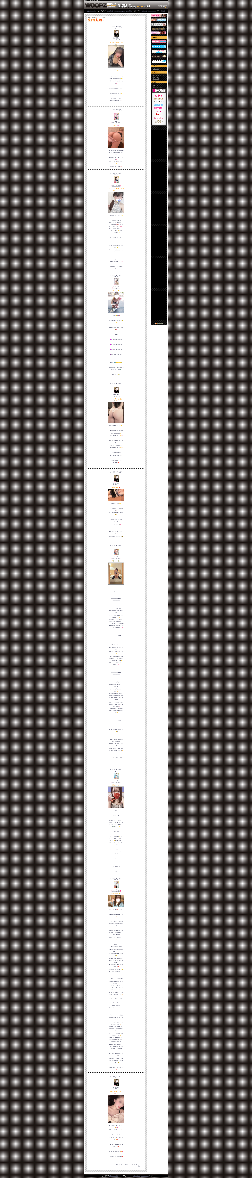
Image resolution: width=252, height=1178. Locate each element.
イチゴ (116, 780)
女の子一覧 (110, 11)
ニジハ (116, 889)
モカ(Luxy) (116, 286)
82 (138, 1164)
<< (117, 1164)
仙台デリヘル (145, 1176)
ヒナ (116, 121)
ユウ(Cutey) (116, 38)
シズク (116, 556)
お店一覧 (144, 11)
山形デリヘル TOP (91, 11)
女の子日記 (129, 11)
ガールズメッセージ (119, 11)
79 (132, 1164)
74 (121, 1164)
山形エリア (156, 69)
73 (119, 1164)
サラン (116, 184)
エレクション (116, 39)
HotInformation (152, 11)
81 (136, 1164)
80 (134, 1164)
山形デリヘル (136, 1176)
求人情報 (163, 11)
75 (123, 1164)
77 (128, 1164)
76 (125, 1164)
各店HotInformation (158, 87)
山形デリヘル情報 (113, 1176)
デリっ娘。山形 (116, 122)
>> (139, 1166)
